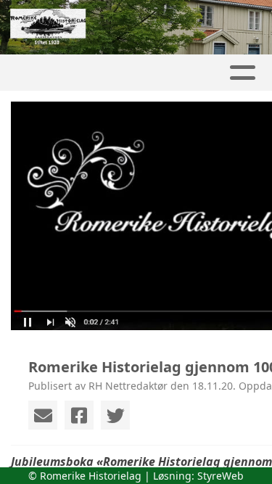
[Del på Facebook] (79, 415)
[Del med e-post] (42, 415)
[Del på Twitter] (115, 415)
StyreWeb (220, 476)
